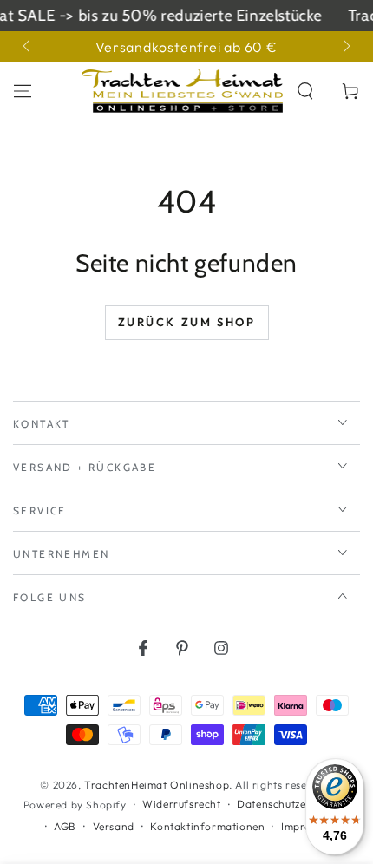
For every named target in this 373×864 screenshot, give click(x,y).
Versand (113, 826)
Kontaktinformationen (207, 826)
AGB (65, 826)
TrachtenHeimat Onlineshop (156, 784)
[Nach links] (28, 46)
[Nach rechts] (345, 46)
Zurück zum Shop (187, 322)
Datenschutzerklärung (293, 803)
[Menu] (22, 91)
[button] (305, 91)
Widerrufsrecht (181, 803)
